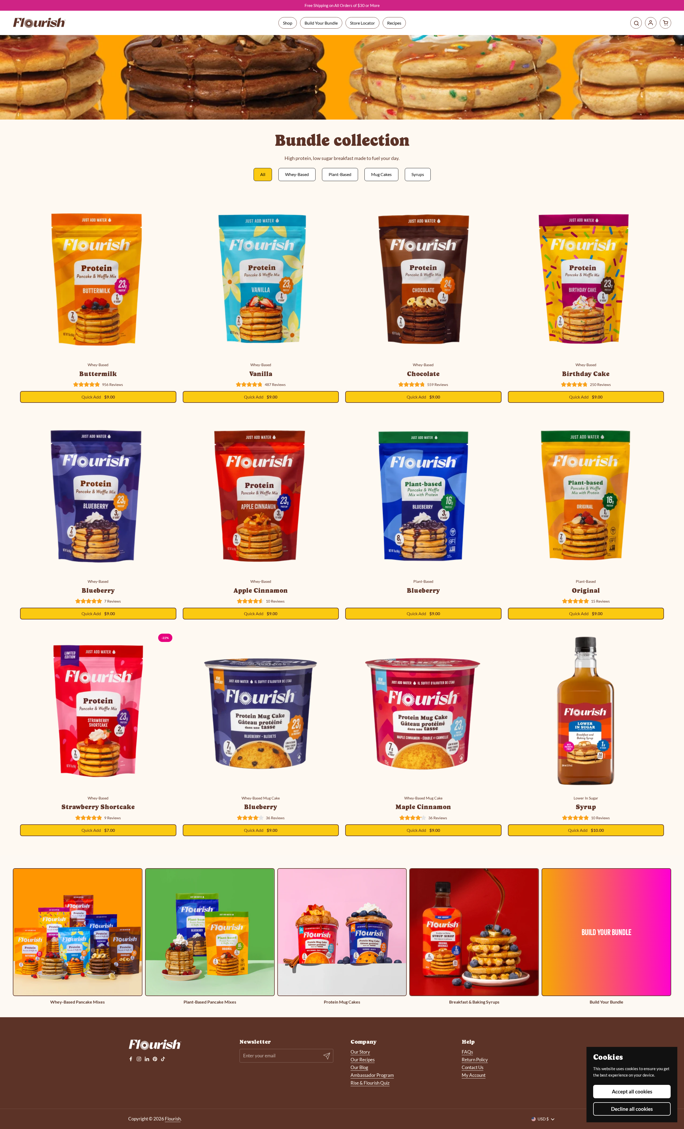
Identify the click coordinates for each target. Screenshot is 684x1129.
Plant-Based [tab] (340, 174)
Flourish (173, 1119)
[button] (665, 23)
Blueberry (98, 590)
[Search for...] (636, 23)
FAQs (467, 1052)
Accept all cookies (632, 1091)
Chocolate (423, 374)
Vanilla (260, 374)
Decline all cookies (632, 1109)
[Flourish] (39, 23)
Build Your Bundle (321, 22)
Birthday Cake (585, 374)
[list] (342, 936)
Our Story (360, 1052)
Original (586, 590)
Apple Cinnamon (261, 590)
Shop (287, 22)
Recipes (394, 22)
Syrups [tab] (417, 174)
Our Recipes (363, 1059)
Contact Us (472, 1067)
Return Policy (475, 1059)
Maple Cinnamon (423, 807)
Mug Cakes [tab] (381, 174)
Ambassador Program (372, 1075)
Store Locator (362, 22)
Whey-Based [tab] (297, 174)
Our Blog (359, 1067)
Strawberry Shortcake (98, 807)
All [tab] (262, 174)
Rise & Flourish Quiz (370, 1083)
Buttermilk (98, 374)
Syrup (586, 807)
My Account (473, 1075)
